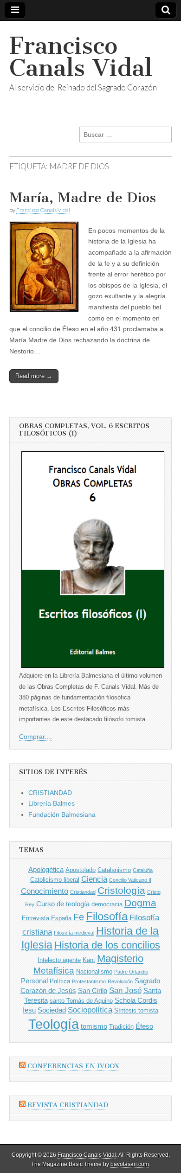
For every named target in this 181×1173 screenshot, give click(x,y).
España (61, 918)
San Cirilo (92, 990)
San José (125, 990)
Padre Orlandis (131, 971)
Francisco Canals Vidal (80, 57)
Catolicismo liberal (54, 879)
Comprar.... (35, 736)
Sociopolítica (90, 1010)
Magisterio (120, 958)
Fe (78, 917)
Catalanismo (114, 869)
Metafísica (53, 970)
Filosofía (107, 916)
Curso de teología (63, 904)
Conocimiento (44, 891)
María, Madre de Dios (82, 197)
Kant (89, 959)
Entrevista (35, 918)
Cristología (121, 890)
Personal (34, 981)
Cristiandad (83, 892)
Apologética (46, 869)
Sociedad (52, 1010)
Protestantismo (89, 981)
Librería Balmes (51, 803)
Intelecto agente (59, 959)
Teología (53, 1024)
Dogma (140, 902)
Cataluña (143, 870)
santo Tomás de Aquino (81, 1000)
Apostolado (80, 869)
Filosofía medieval (74, 933)
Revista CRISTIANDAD (67, 1105)
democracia (107, 904)
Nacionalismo (94, 971)
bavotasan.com (129, 1164)
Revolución (120, 981)
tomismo (94, 1026)
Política (60, 981)
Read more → (33, 375)
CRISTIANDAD (50, 792)
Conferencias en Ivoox (73, 1066)
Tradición (121, 1026)
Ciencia (94, 879)
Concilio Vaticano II (130, 880)
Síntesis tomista (136, 1010)
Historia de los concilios (107, 945)
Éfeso (144, 1026)
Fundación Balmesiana (62, 814)
